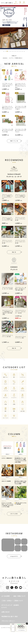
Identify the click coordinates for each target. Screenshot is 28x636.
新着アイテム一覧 (14, 141)
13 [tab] (24, 51)
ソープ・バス (5, 390)
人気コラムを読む (14, 513)
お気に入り (16, 3)
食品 (5, 411)
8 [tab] (15, 51)
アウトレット (14, 417)
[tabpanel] (14, 27)
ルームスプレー (14, 397)
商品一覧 (14, 252)
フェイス (5, 383)
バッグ (22, 404)
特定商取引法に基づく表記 (9, 616)
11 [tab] (20, 51)
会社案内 (16, 605)
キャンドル (22, 390)
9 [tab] (17, 51)
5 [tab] (10, 51)
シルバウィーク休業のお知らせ (15, 58)
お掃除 (14, 404)
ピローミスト (5, 397)
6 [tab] (12, 51)
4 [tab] (8, 51)
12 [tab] (22, 51)
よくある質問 (5, 596)
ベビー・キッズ (5, 417)
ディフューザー (14, 390)
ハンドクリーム (22, 377)
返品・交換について (19, 596)
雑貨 (14, 411)
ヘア (22, 383)
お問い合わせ (5, 612)
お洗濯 (5, 404)
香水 (14, 377)
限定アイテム (5, 377)
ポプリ (22, 397)
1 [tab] (3, 51)
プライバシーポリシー (8, 621)
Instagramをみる (14, 556)
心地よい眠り (22, 411)
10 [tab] (19, 51)
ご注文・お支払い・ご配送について (12, 600)
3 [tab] (7, 51)
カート (20, 3)
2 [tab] (5, 51)
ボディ (14, 383)
